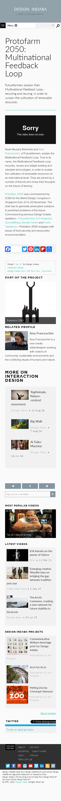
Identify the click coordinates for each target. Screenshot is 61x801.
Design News (19, 410)
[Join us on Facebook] (30, 486)
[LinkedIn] (37, 249)
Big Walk (36, 421)
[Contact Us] (53, 766)
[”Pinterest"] (47, 486)
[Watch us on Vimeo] (36, 766)
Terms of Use (25, 759)
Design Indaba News (16, 270)
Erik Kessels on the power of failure (41, 553)
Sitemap (34, 755)
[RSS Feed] (47, 766)
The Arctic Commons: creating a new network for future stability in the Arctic (30, 604)
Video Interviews (17, 588)
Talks (33, 560)
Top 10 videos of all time (19, 534)
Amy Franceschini (41, 333)
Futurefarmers (26, 218)
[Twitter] (24, 249)
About (21, 747)
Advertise (23, 751)
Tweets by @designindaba (20, 729)
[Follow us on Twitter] (13, 486)
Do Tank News (33, 270)
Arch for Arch (38, 667)
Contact (34, 747)
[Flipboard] (43, 249)
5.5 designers (44, 218)
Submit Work (39, 751)
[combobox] (45, 25)
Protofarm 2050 (15, 320)
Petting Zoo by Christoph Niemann (41, 689)
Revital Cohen (30, 222)
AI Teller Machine (36, 444)
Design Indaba (21, 782)
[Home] (30, 10)
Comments (47, 270)
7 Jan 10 (18, 264)
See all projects (48, 713)
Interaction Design (15, 267)
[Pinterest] (31, 249)
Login (21, 755)
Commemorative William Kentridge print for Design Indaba (40, 644)
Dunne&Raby (13, 222)
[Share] (49, 249)
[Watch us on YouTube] (30, 766)
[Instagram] (25, 766)
